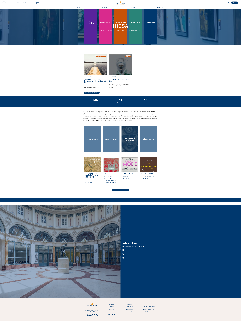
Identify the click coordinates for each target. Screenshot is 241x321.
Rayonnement (160, 7)
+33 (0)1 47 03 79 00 (129, 253)
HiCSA (78, 7)
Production (132, 7)
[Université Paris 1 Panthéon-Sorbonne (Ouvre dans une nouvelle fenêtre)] (120, 3)
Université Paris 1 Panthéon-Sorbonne (92, 311)
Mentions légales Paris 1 (149, 306)
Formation (111, 309)
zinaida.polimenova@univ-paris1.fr (132, 257)
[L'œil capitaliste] (148, 164)
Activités (104, 7)
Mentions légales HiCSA (149, 309)
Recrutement (129, 309)
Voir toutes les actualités (91, 92)
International (111, 314)
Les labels (129, 312)
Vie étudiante (129, 304)
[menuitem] (78, 7)
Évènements (111, 306)
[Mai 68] (111, 164)
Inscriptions (130, 306)
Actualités (111, 304)
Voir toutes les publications (120, 190)
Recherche (111, 312)
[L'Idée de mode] (130, 164)
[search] (229, 3)
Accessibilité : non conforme (149, 312)
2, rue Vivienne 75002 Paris (130, 246)
